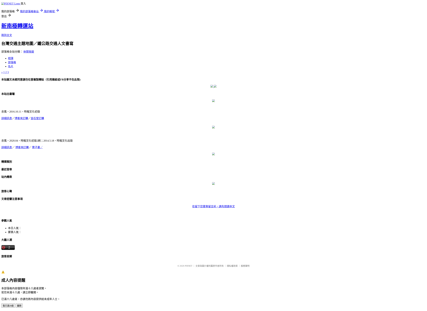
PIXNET (188, 266)
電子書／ (37, 147)
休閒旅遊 (28, 51)
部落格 (12, 62)
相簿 (10, 58)
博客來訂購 (21, 118)
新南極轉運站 (17, 26)
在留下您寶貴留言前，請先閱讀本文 (213, 206)
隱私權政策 (232, 266)
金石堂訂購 (37, 118)
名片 (10, 66)
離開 (19, 305)
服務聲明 (245, 266)
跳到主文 (6, 35)
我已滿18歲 (8, 305)
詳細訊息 (6, 118)
